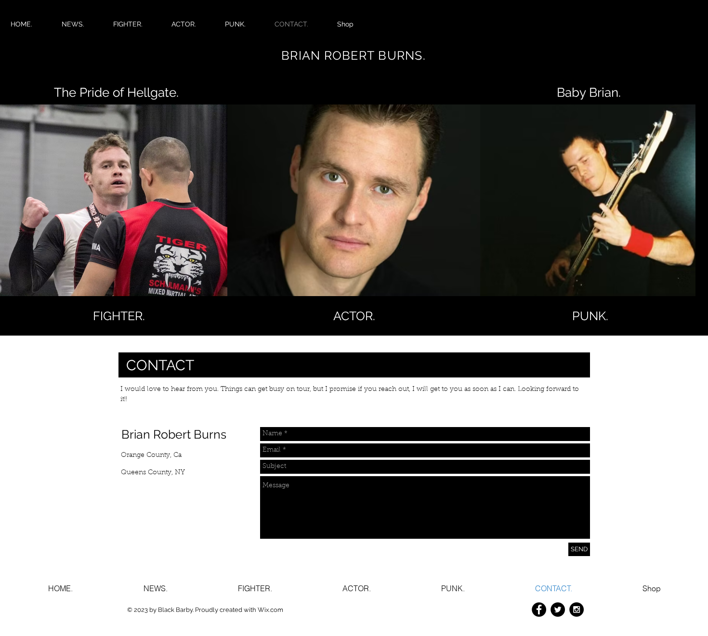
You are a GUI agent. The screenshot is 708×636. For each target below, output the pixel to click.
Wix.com (270, 609)
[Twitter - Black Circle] (558, 609)
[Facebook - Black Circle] (539, 609)
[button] (590, 316)
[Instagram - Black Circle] (576, 609)
